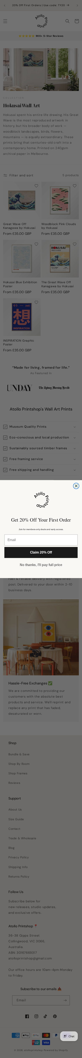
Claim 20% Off (41, 552)
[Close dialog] (76, 486)
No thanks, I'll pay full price (41, 565)
